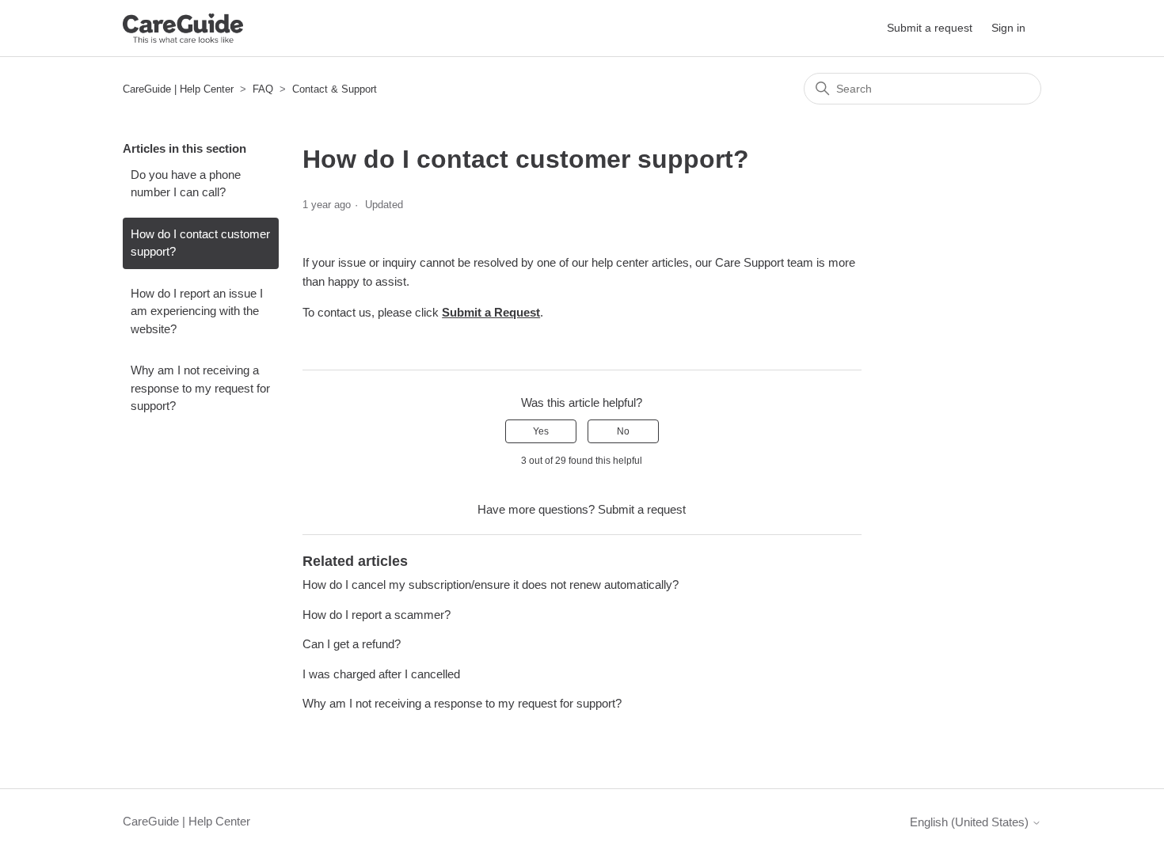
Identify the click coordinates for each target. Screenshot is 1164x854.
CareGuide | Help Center (178, 89)
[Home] (183, 28)
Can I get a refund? (351, 644)
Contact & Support (334, 89)
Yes (541, 431)
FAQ (263, 89)
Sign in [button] (1008, 27)
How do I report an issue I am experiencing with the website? (197, 311)
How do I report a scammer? (376, 614)
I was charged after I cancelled (381, 674)
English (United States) (971, 822)
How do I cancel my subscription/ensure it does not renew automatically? (490, 584)
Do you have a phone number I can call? (186, 183)
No (623, 431)
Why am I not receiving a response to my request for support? (200, 387)
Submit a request (929, 27)
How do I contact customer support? (200, 243)
